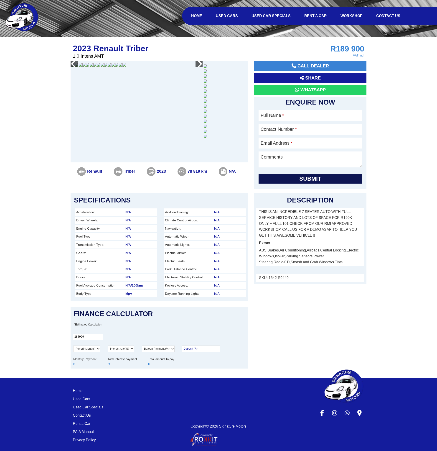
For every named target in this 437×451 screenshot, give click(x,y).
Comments (272, 156)
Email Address (276, 143)
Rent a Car (81, 423)
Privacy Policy (84, 440)
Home (78, 391)
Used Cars (81, 399)
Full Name (272, 115)
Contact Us (82, 415)
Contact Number (279, 129)
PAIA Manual (83, 432)
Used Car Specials (88, 407)
